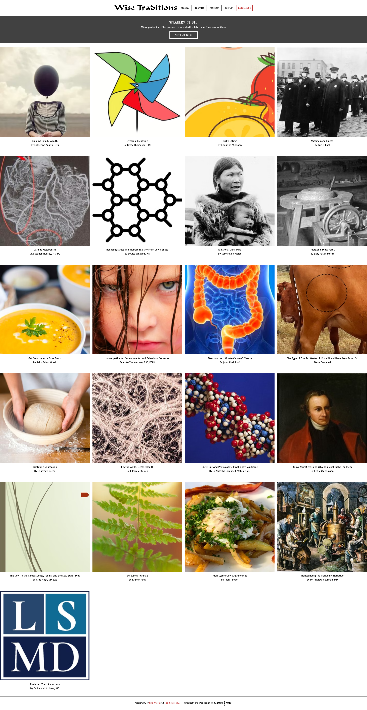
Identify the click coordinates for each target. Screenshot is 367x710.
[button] (185, 8)
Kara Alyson (154, 702)
